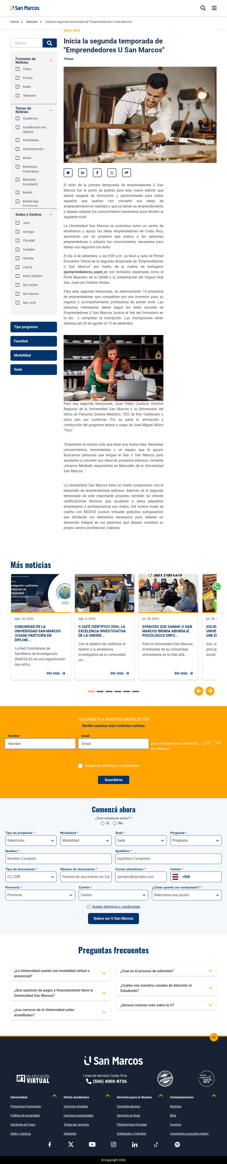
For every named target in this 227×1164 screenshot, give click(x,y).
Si (107, 823)
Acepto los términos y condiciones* (112, 766)
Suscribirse (114, 780)
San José (29, 302)
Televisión (29, 95)
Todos (27, 69)
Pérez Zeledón (32, 276)
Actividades (31, 140)
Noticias (32, 22)
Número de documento (78, 869)
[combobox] (7, 840)
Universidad (18, 1097)
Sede (120, 832)
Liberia (27, 267)
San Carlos (30, 285)
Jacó (26, 223)
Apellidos (123, 850)
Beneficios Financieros (31, 169)
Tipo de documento (21, 869)
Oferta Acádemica (76, 1097)
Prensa (28, 78)
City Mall (29, 240)
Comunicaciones (182, 1097)
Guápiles (29, 249)
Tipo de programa (19, 832)
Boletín (27, 192)
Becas (27, 158)
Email (86, 735)
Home (14, 22)
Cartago (28, 231)
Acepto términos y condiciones (116, 907)
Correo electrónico (130, 869)
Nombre (14, 735)
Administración (33, 149)
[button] (198, 691)
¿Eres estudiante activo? (113, 818)
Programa (178, 832)
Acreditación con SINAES (34, 129)
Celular (176, 869)
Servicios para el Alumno (134, 1097)
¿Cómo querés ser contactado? (177, 887)
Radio (27, 86)
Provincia (13, 887)
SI (208, 743)
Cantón (85, 887)
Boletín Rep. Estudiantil (31, 204)
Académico (30, 118)
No (219, 743)
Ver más (53, 673)
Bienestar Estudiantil (30, 182)
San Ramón (31, 294)
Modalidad (69, 832)
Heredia (28, 258)
